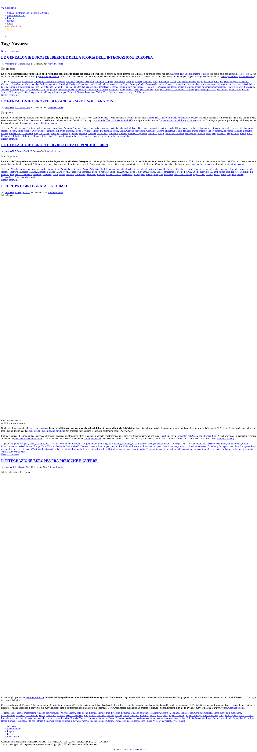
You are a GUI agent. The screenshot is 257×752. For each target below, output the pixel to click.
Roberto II (27, 136)
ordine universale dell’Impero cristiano (178, 120)
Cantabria (244, 81)
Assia (48, 443)
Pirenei (129, 89)
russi (122, 449)
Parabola (128, 749)
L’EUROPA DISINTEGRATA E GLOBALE (34, 186)
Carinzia (175, 713)
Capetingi (5, 84)
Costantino (236, 713)
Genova (113, 87)
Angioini (89, 81)
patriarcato (130, 718)
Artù (92, 169)
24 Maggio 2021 (22, 192)
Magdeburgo (26, 718)
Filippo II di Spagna (137, 171)
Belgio (200, 81)
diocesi (199, 84)
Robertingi (6, 136)
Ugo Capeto (93, 136)
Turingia (125, 721)
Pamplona (113, 89)
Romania (12, 721)
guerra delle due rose (228, 171)
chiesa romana (110, 84)
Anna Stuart (53, 169)
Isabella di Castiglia (245, 87)
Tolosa (77, 136)
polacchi (59, 449)
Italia (239, 130)
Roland (245, 89)
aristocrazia (119, 81)
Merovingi (65, 133)
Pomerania (200, 718)
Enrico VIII (63, 171)
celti (100, 84)
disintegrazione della (46, 431)
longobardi (52, 89)
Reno (249, 133)
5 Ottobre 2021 (22, 151)
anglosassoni (34, 169)
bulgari (98, 443)
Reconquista (206, 89)
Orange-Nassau (226, 446)
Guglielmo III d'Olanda (21, 174)
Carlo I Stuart (193, 169)
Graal (188, 171)
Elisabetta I (42, 171)
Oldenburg (213, 446)
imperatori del (187, 436)
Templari (72, 92)
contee (161, 84)
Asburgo (130, 81)
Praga (208, 718)
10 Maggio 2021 (22, 467)
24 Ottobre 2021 (22, 63)
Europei (26, 87)
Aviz (155, 81)
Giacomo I (180, 171)
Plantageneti (139, 89)
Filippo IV (97, 130)
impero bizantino (185, 87)
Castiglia (73, 84)
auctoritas (147, 81)
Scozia (209, 174)
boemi (68, 443)
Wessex (17, 177)
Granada (141, 87)
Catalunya (83, 84)
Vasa (3, 451)
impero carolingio (203, 87)
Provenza (169, 89)
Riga (252, 718)
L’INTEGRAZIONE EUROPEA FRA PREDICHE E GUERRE (49, 461)
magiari (157, 446)
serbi (135, 449)
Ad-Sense (11, 726)
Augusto (105, 128)
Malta (44, 718)
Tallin (100, 721)
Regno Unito (235, 89)
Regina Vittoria (220, 89)
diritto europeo (210, 84)
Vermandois (123, 136)
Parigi (161, 133)
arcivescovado (52, 713)
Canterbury (155, 713)
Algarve (61, 81)
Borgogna (143, 128)
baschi (173, 81)
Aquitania (57, 128)
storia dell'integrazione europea (51, 92)
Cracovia (20, 715)
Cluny (125, 84)
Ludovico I (27, 133)
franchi (68, 87)
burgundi (144, 713)
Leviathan (147, 446)
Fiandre (60, 87)
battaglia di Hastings (146, 169)
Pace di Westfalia (33, 449)
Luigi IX (38, 133)
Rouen (36, 136)
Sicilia (25, 92)
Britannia (125, 713)
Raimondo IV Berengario (187, 89)
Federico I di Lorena (55, 130)
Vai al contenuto (8, 8)
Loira (55, 174)
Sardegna (16, 92)
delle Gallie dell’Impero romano (166, 117)
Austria (55, 443)
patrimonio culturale (174, 133)
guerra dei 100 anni (209, 171)
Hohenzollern (96, 446)
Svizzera (220, 449)
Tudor (99, 92)
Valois (113, 136)
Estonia (92, 715)
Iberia (173, 87)
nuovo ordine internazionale (193, 446)
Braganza (224, 81)
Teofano (69, 136)
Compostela (151, 84)
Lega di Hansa (32, 89)
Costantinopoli (247, 128)
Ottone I (123, 133)
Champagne (204, 128)
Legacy (10, 731)
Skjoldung (67, 721)
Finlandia (101, 715)
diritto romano (224, 84)
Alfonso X (51, 81)
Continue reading (247, 76)
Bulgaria (234, 81)
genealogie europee (229, 76)
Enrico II (53, 171)
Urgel (105, 92)
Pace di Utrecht (113, 174)
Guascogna (164, 87)
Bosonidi (153, 128)
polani (182, 718)
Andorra (80, 81)
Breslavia (115, 713)
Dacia (42, 715)
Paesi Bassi (127, 174)
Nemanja (175, 446)
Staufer (51, 136)
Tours (84, 136)
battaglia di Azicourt (126, 169)
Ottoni (111, 718)
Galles (159, 171)
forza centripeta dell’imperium (28, 438)
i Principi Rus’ (210, 436)
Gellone (93, 87)
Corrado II (225, 713)
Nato (96, 89)
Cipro (216, 713)
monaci (51, 718)
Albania (14, 128)
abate (13, 713)
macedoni (14, 718)
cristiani (190, 84)
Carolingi (63, 84)
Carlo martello (32, 84)
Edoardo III (25, 171)
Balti (78, 713)
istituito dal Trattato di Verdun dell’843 (113, 120)
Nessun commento (10, 51)
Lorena (4, 133)
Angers (22, 128)
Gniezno (144, 715)
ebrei (235, 84)
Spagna (32, 92)
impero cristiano (199, 130)
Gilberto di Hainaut (166, 130)
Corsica (169, 84)
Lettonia (249, 715)
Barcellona (164, 81)
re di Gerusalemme (183, 174)
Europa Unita (14, 87)
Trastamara (90, 92)
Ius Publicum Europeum (130, 446)
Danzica (61, 715)
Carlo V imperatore (49, 84)
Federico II (36, 87)
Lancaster (14, 89)
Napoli (90, 89)
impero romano (219, 87)
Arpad (85, 169)
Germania (150, 130)
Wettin (10, 451)
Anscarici (99, 81)
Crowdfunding (14, 728)
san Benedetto (24, 721)
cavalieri (93, 84)
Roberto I (16, 136)
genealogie (104, 87)
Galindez (76, 87)
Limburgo (247, 130)
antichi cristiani (49, 76)
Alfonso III (16, 81)
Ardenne (77, 128)
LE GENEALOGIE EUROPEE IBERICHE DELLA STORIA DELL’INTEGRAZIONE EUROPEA (77, 57)
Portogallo (159, 89)
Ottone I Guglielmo (137, 133)
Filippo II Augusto (83, 130)
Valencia (113, 92)
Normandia (102, 133)
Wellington (140, 92)
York (33, 177)
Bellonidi (208, 81)
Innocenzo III (229, 130)
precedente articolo (35, 697)
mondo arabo (62, 718)
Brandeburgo (104, 713)
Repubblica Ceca (111, 449)
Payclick (11, 734)
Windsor (26, 177)
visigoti (130, 92)
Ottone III (152, 133)
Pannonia (120, 718)
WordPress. (140, 749)
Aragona (109, 81)
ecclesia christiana (246, 84)
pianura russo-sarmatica (167, 718)
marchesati (81, 89)
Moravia (74, 718)
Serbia (142, 449)
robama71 (9, 63)
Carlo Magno (17, 84)
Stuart (204, 449)
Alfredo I (15, 169)
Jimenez (5, 89)
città (120, 84)
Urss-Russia (247, 449)
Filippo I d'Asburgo (99, 171)
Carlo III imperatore (178, 128)
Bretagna (171, 169)
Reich (99, 449)
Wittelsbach (19, 451)
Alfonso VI (27, 81)
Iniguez (231, 87)
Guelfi (179, 130)
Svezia (211, 449)
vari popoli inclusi (92, 438)
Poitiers (149, 89)
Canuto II (165, 713)
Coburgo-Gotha (137, 84)
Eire (34, 171)
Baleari (72, 713)
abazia (20, 713)
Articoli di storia (55, 63)
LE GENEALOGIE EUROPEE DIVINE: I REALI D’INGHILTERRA (54, 145)
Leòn (42, 89)
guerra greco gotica (158, 715)
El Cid (4, 87)
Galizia (85, 87)
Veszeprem (158, 721)
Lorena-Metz (15, 133)
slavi (75, 721)
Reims (243, 133)
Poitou (149, 174)
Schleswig (49, 721)
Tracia (117, 721)
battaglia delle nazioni (121, 128)
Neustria (92, 133)
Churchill (233, 169)
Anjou (39, 128)
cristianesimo (180, 84)
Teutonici (109, 721)
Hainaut (187, 130)
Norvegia (102, 718)
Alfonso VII (39, 81)
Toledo (80, 92)
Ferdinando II (48, 87)
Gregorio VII (152, 87)
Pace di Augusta (242, 446)
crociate (4, 130)
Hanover (37, 174)
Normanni (113, 133)
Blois (216, 81)
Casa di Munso (139, 443)
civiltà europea (232, 128)
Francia (114, 130)
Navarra (104, 89)
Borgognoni (88, 443)
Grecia (69, 446)
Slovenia (150, 449)
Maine (46, 133)
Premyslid (158, 174)
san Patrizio (37, 721)
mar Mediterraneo (66, 89)
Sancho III (6, 92)
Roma (4, 721)
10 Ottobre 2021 (22, 107)
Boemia (92, 713)
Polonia (201, 133)
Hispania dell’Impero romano (190, 74)
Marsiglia (55, 133)
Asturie (138, 81)
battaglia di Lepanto (186, 81)
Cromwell (14, 171)
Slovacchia (83, 721)
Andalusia (70, 81)
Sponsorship (13, 736)
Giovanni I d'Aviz (127, 87)
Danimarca (221, 443)
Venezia (122, 92)
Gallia (122, 130)
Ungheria (105, 136)
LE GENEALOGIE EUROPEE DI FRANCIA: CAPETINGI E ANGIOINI (58, 101)
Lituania (5, 718)
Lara (22, 89)
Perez (122, 89)
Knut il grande (231, 715)
